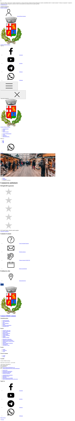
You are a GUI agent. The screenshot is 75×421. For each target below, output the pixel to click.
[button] (6, 128)
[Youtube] (3, 141)
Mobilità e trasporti (6, 337)
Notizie (4, 349)
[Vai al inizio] (0, 282)
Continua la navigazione (4, 6)
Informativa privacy (6, 376)
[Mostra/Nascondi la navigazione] (9, 86)
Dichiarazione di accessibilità (8, 378)
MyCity (2, 419)
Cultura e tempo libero (6, 331)
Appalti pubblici (5, 334)
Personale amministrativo (7, 325)
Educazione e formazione (7, 339)
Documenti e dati (6, 326)
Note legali (4, 377)
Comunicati (5, 350)
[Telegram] (3, 142)
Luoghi (4, 355)
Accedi (1, 152)
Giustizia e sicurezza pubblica (8, 340)
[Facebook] (3, 140)
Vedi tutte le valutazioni (4, 231)
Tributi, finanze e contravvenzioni (8, 341)
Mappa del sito (3, 417)
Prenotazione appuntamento (7, 371)
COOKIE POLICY (3, 4)
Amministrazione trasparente (8, 375)
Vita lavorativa (5, 332)
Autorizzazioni (5, 344)
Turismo (4, 336)
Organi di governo (6, 320)
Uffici (4, 322)
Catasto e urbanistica (6, 335)
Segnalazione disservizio (7, 372)
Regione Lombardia (3, 7)
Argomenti (4, 179)
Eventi (4, 356)
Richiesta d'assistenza (6, 373)
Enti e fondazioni (6, 323)
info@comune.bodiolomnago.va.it (9, 367)
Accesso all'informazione (7, 133)
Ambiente (4, 342)
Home (4, 178)
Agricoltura (5, 135)
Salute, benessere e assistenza (8, 343)
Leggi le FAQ (5, 370)
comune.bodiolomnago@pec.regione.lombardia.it (11, 368)
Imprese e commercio (6, 333)
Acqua (4, 134)
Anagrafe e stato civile (6, 330)
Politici (4, 324)
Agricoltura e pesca (6, 345)
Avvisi (4, 351)
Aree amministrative (6, 321)
